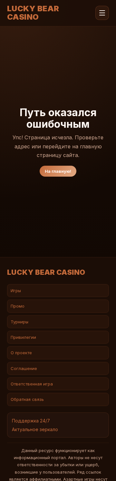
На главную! (58, 171)
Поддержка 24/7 (31, 420)
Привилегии (23, 337)
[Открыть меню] (102, 13)
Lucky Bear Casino (33, 13)
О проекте (21, 352)
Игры (16, 290)
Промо (17, 306)
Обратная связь (27, 399)
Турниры (19, 321)
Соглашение (24, 368)
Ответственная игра (32, 383)
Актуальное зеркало (35, 429)
